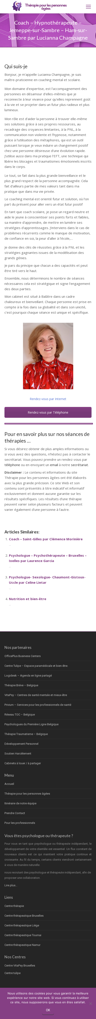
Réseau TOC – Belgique (19, 714)
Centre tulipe (12, 973)
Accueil (9, 784)
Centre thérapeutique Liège (21, 925)
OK (48, 1010)
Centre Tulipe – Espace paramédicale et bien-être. (36, 665)
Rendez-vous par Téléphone (48, 412)
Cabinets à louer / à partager (22, 763)
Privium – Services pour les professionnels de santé (37, 704)
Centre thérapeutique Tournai (22, 935)
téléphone (12, 465)
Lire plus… (10, 885)
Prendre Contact (14, 813)
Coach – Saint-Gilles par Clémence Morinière (46, 539)
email (54, 465)
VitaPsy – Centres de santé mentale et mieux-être (35, 695)
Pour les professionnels (19, 823)
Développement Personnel (21, 743)
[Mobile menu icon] (88, 7)
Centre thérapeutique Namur (22, 945)
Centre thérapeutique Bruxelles (24, 915)
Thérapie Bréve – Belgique (21, 685)
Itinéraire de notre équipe (20, 803)
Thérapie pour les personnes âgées (27, 793)
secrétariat (79, 465)
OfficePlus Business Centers (22, 656)
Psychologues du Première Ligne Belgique (31, 724)
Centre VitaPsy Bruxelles (19, 965)
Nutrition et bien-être (27, 599)
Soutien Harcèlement (17, 753)
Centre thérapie (14, 906)
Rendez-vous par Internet (48, 399)
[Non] (90, 1003)
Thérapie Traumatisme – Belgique (26, 734)
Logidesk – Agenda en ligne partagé (28, 675)
